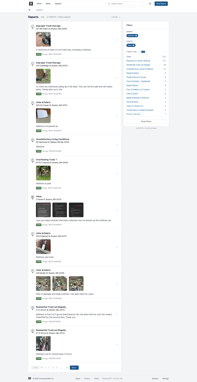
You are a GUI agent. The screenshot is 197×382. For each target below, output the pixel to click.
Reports (58, 4)
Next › (74, 367)
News (48, 4)
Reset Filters (146, 121)
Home (39, 4)
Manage (166, 378)
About (78, 378)
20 (67, 367)
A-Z (139, 52)
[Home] (29, 10)
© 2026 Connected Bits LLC (43, 378)
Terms (96, 378)
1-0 (143, 52)
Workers (155, 378)
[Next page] (119, 17)
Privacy (87, 378)
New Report (161, 4)
